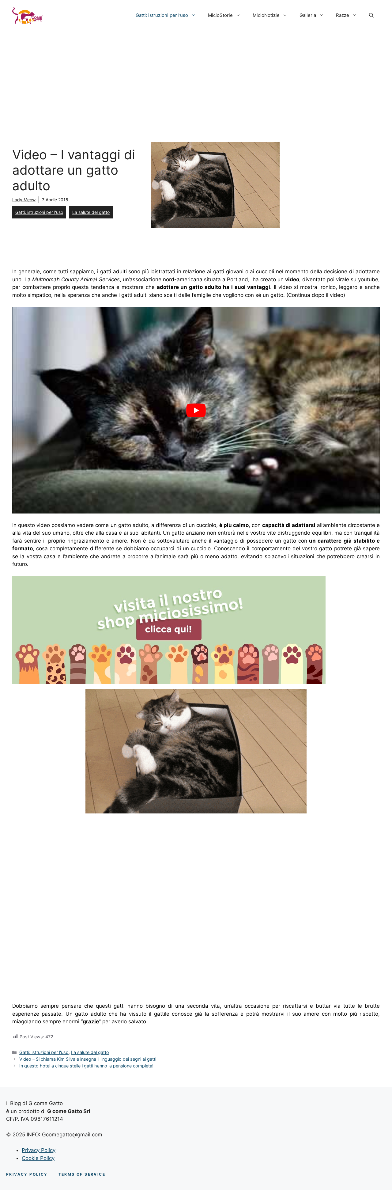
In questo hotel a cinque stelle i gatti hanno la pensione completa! (86, 1065)
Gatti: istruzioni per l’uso (162, 15)
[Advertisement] (196, 76)
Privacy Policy (38, 1150)
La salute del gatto (91, 212)
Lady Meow (24, 199)
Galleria (308, 15)
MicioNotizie (266, 15)
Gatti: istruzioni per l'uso (39, 212)
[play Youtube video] (196, 410)
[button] (371, 15)
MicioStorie (220, 15)
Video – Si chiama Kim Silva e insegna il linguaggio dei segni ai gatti (87, 1059)
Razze (342, 15)
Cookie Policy (38, 1158)
